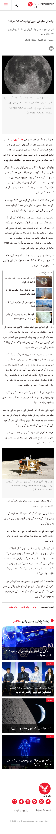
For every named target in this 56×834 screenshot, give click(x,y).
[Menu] (5, 5)
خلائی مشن (13, 607)
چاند (34, 607)
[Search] (16, 5)
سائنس (16, 621)
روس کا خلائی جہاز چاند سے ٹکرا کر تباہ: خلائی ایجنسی (20, 292)
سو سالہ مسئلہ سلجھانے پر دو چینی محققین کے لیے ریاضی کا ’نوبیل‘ (30, 690)
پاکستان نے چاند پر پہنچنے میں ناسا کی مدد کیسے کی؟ (29, 762)
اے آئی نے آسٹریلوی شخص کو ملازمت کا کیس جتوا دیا (28, 653)
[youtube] (27, 801)
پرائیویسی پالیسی (21, 810)
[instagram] (34, 801)
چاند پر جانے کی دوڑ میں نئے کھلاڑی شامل (20, 304)
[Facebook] (48, 801)
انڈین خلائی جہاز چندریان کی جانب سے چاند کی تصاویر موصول (20, 316)
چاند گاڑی (19, 140)
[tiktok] (21, 801)
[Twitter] (41, 801)
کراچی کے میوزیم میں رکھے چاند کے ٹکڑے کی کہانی (20, 279)
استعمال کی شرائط (43, 810)
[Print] (51, 48)
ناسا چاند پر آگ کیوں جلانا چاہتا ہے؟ (31, 728)
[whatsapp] (14, 801)
